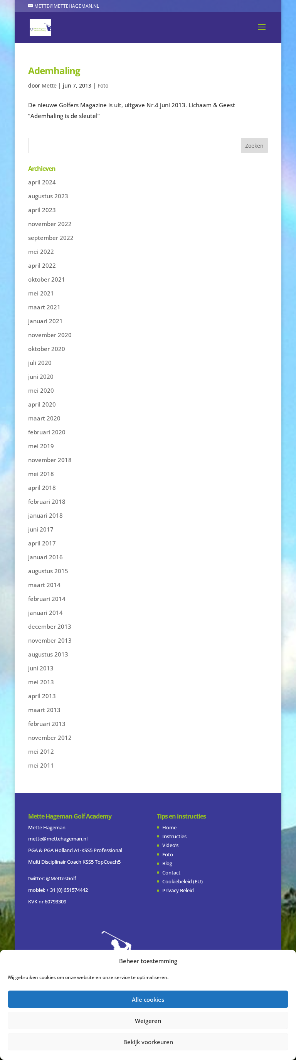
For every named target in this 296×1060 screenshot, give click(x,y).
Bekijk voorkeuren (148, 1042)
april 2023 (42, 210)
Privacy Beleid (178, 890)
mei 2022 (41, 251)
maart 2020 (44, 418)
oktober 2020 (46, 349)
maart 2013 (44, 710)
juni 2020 (41, 376)
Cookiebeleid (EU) (182, 881)
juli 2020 (40, 362)
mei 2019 (41, 446)
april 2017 (42, 543)
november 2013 (50, 640)
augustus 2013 (48, 654)
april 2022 (42, 265)
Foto (103, 85)
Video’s (170, 845)
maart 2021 (44, 307)
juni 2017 (41, 529)
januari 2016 (45, 557)
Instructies (174, 836)
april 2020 (42, 404)
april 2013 (42, 696)
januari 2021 (45, 321)
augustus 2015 (48, 571)
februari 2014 (47, 599)
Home (169, 827)
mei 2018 (41, 474)
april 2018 (42, 487)
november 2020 (50, 335)
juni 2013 (41, 668)
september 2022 (51, 237)
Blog (167, 863)
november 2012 (50, 737)
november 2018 (50, 460)
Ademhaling (54, 70)
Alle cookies (148, 999)
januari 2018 (45, 515)
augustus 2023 (48, 196)
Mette (49, 85)
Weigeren (148, 1021)
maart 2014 (44, 585)
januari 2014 (45, 612)
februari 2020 (47, 432)
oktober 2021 (46, 279)
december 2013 (49, 626)
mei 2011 (41, 765)
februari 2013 (47, 723)
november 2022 (50, 224)
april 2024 (42, 182)
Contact (171, 872)
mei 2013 (41, 682)
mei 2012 (41, 751)
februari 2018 (47, 501)
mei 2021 (41, 293)
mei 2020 (41, 390)
